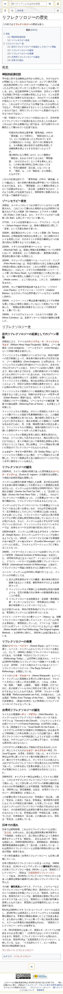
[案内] (5, 4)
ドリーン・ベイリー (18, 646)
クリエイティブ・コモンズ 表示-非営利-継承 (42, 985)
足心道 (7, 832)
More (19, 10)
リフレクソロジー (22, 24)
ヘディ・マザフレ (28, 714)
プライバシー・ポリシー (40, 987)
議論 (12, 11)
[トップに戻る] (31, 966)
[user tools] (58, 4)
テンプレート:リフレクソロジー (17, 950)
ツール (58, 11)
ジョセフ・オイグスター (36, 750)
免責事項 (40, 990)
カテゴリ (7, 956)
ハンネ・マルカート (21, 675)
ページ (5, 11)
